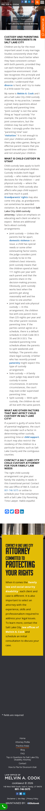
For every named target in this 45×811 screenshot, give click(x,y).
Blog (22, 750)
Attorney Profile (22, 742)
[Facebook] (22, 1)
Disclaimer (11, 798)
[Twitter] (26, 1)
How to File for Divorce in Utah (22, 767)
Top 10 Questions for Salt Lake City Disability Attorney (22, 758)
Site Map (21, 798)
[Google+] (32, 1)
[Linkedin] (29, 1)
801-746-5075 (3, 807)
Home (16, 19)
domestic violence (19, 240)
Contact (22, 763)
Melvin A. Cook (25, 93)
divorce (8, 85)
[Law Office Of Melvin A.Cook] (10, 4)
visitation (10, 135)
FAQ (22, 753)
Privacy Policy (32, 798)
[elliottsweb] (33, 803)
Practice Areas (26, 19)
